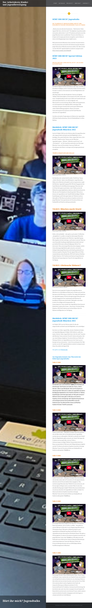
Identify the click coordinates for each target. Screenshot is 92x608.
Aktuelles (62, 3)
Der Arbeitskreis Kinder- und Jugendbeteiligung (16, 3)
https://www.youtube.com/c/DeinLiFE (61, 50)
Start (55, 3)
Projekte (69, 3)
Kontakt (85, 3)
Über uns (77, 3)
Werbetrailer (64, 349)
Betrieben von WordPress (60, 605)
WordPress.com (79, 605)
